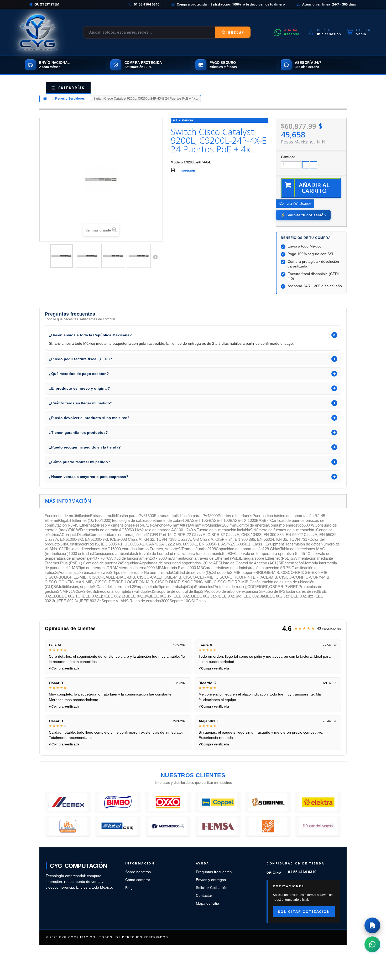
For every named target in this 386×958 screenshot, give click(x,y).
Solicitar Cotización (211, 888)
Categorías (68, 87)
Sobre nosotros (138, 872)
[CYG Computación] (37, 32)
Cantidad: (288, 157)
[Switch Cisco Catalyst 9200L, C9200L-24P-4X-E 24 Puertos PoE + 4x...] (61, 255)
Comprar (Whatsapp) (295, 203)
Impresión (187, 170)
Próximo (155, 256)
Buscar (236, 32)
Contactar (204, 896)
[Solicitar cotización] (372, 925)
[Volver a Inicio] (45, 98)
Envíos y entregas (211, 880)
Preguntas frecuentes (214, 872)
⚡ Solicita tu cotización (303, 215)
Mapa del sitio (207, 903)
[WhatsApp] (372, 944)
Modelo (177, 162)
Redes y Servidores (70, 98)
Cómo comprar (137, 880)
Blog (129, 888)
